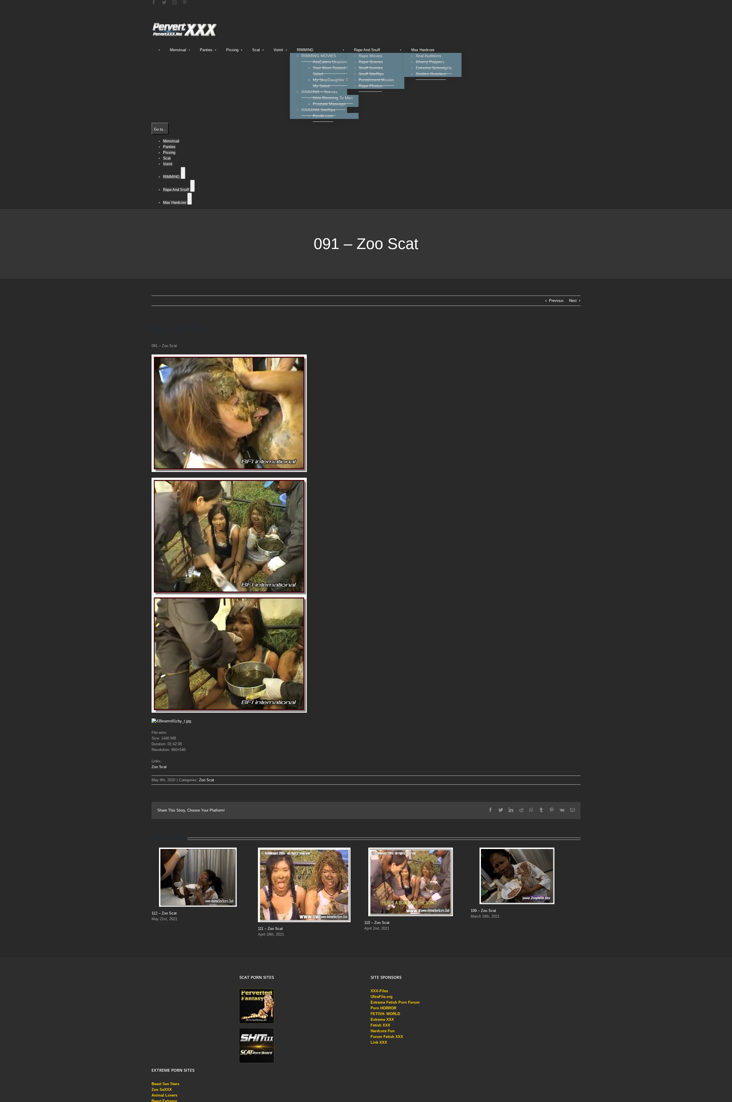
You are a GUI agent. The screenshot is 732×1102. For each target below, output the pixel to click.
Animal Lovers (164, 1095)
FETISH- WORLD (385, 1014)
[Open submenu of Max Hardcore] (189, 199)
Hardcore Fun (383, 1031)
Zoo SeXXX (162, 1089)
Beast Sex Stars (165, 1084)
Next (573, 300)
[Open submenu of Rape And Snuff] (192, 186)
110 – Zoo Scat (376, 922)
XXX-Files (379, 991)
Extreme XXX (382, 1019)
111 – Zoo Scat (270, 928)
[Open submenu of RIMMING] (183, 173)
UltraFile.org (382, 997)
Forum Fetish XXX (387, 1037)
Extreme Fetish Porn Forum (395, 1002)
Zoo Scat (159, 767)
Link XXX (379, 1042)
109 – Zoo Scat (483, 910)
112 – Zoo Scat (164, 913)
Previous (556, 300)
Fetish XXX (380, 1025)
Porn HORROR (383, 1008)
